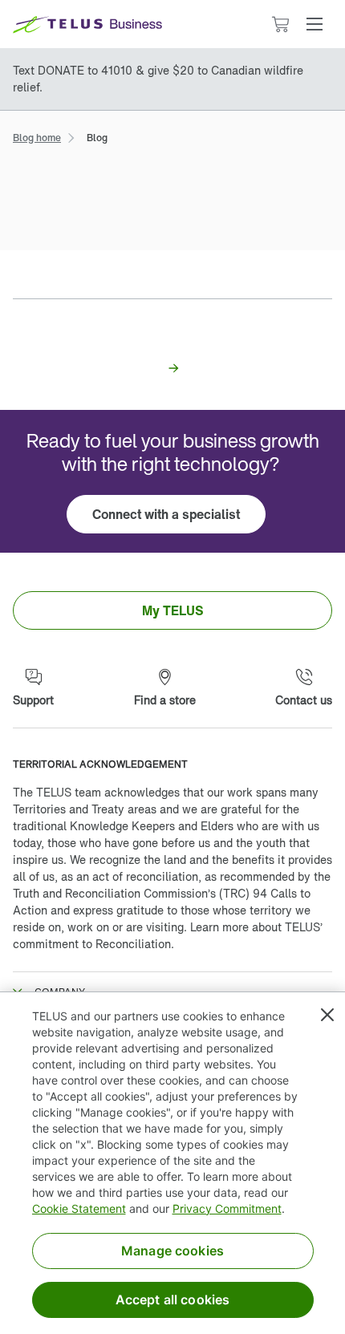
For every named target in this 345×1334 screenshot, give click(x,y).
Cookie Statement (79, 1208)
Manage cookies (172, 1251)
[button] (314, 24)
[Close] (327, 1014)
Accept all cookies (173, 1299)
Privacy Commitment (227, 1208)
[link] (37, 136)
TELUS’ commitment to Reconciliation (168, 935)
